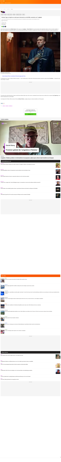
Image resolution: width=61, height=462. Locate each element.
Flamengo (6, 329)
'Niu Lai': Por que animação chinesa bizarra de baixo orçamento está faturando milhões (14, 364)
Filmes (12, 9)
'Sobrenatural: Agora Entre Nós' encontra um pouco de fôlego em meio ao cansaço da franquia (15, 194)
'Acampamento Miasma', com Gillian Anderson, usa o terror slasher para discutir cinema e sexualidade (17, 361)
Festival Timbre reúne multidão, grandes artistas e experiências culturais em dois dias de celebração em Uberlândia (19, 188)
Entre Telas (8, 9)
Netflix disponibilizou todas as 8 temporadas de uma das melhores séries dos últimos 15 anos (15, 170)
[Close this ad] (60, 457)
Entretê (2, 187)
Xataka (14, 14)
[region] (30, 460)
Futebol (6, 278)
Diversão (5, 9)
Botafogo (6, 316)
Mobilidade (6, 297)
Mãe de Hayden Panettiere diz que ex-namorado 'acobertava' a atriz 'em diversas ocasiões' (15, 176)
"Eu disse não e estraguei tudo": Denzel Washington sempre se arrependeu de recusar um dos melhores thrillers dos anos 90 (20, 182)
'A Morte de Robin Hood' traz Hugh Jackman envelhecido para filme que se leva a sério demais (15, 376)
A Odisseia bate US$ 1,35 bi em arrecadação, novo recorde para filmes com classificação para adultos (16, 370)
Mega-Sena (6, 284)
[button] (2, 26)
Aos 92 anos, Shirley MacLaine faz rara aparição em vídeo (10, 379)
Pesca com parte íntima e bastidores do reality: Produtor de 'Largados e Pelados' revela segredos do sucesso (18, 164)
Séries (5, 14)
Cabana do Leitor (18, 14)
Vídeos (23, 14)
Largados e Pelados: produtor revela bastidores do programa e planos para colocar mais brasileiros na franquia (27, 157)
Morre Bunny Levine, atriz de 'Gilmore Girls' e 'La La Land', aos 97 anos (12, 355)
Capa (1, 9)
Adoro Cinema (10, 14)
